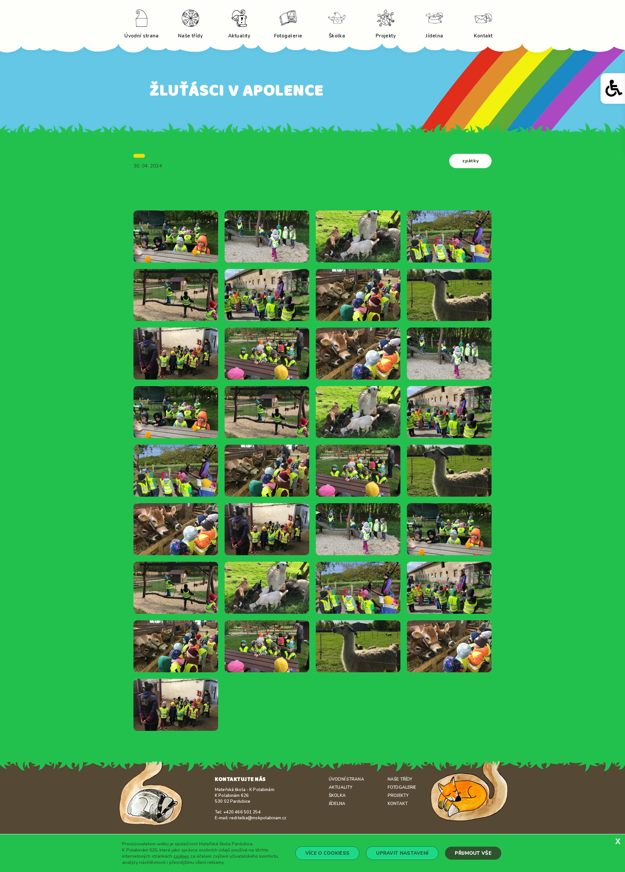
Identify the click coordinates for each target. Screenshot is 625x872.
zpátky (470, 161)
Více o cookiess (327, 853)
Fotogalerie (402, 787)
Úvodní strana (346, 779)
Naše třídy (400, 779)
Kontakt (398, 804)
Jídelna (337, 804)
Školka (337, 795)
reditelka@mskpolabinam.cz (257, 818)
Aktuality (340, 787)
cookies (181, 856)
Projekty (398, 795)
